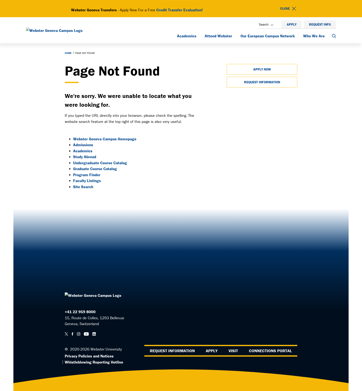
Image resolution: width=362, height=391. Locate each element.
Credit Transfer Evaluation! (179, 9)
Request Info (320, 24)
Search (264, 24)
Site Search (83, 186)
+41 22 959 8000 (80, 311)
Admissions (83, 144)
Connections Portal (270, 350)
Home (68, 53)
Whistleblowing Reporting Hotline (94, 362)
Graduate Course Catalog (95, 168)
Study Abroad (84, 156)
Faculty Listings (87, 180)
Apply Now (262, 69)
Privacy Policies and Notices (89, 355)
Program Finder (86, 174)
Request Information (262, 82)
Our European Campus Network (267, 35)
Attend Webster (218, 35)
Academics (186, 35)
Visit (233, 350)
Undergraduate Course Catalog (100, 162)
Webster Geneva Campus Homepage (104, 138)
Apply (291, 24)
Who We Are (314, 35)
